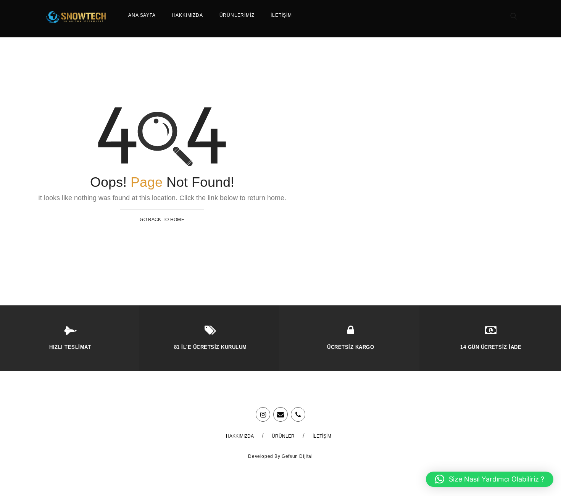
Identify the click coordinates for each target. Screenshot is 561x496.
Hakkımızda (187, 15)
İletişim (281, 15)
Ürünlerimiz (237, 15)
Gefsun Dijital (297, 456)
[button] (489, 479)
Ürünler (283, 436)
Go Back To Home (162, 219)
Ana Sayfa (141, 15)
